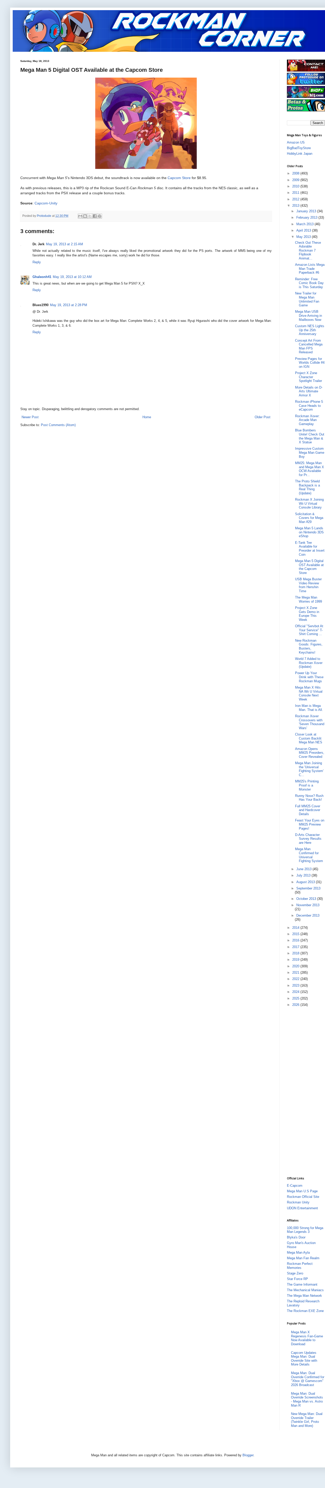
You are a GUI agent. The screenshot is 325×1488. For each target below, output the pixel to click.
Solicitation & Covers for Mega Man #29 (309, 518)
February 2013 (307, 217)
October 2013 (306, 899)
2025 (296, 998)
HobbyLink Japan (299, 153)
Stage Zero (295, 1273)
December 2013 (307, 915)
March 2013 (305, 224)
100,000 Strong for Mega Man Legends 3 (305, 1230)
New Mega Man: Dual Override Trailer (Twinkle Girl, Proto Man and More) (306, 1420)
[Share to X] (89, 216)
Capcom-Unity (46, 203)
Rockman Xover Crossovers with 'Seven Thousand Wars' (309, 722)
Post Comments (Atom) (58, 425)
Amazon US (296, 142)
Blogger (247, 1455)
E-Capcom (294, 1185)
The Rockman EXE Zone (305, 1311)
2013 (296, 205)
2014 (296, 928)
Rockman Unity (298, 1202)
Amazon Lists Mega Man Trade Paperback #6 (309, 268)
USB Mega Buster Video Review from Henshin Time (308, 585)
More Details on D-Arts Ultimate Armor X (308, 391)
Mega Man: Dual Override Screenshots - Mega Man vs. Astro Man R (307, 1399)
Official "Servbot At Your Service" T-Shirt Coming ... (309, 630)
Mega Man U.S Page (302, 1191)
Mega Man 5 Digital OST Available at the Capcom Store (309, 567)
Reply (36, 262)
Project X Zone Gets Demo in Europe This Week (307, 614)
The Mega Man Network (304, 1296)
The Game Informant (302, 1284)
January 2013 (306, 211)
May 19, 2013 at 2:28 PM (68, 305)
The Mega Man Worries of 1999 (308, 599)
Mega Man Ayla (298, 1252)
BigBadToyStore (299, 148)
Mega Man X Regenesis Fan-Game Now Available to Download (307, 1338)
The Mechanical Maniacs (305, 1290)
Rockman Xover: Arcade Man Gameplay (307, 420)
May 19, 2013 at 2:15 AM (64, 244)
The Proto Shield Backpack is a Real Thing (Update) (307, 487)
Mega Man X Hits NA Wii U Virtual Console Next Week (308, 693)
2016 (296, 940)
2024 (296, 992)
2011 (296, 193)
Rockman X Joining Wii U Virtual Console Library (309, 503)
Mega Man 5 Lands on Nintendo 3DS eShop (309, 532)
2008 (296, 173)
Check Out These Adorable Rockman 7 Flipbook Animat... (308, 250)
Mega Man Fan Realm (303, 1258)
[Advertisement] (306, 1091)
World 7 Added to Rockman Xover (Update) (308, 663)
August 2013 (306, 882)
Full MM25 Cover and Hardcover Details (307, 810)
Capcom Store (179, 178)
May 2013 (304, 237)
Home (146, 417)
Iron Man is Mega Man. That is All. (309, 708)
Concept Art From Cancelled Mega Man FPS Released (308, 346)
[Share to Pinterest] (99, 216)
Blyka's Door (296, 1237)
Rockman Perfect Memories (300, 1266)
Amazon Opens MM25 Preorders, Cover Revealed (309, 753)
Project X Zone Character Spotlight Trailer (308, 377)
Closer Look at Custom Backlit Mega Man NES (308, 738)
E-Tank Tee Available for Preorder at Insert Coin (309, 548)
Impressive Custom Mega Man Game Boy (309, 452)
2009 (296, 180)
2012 (296, 199)
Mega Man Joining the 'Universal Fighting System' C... (309, 769)
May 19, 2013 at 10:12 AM (72, 277)
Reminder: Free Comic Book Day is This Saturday (309, 283)
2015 (296, 934)
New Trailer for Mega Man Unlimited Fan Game (307, 299)
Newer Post (30, 417)
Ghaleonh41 (41, 277)
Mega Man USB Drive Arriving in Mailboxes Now (308, 315)
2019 (296, 959)
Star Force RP (297, 1279)
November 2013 (307, 905)
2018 (296, 953)
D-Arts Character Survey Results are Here (308, 839)
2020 (296, 966)
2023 (296, 985)
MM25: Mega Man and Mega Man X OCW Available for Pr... (309, 469)
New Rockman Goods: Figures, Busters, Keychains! (308, 646)
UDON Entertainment (302, 1208)
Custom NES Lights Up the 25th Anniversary (309, 330)
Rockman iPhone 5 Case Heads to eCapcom (309, 405)
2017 (296, 947)
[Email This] (80, 216)
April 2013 (304, 230)
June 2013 (304, 869)
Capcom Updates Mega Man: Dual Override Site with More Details (304, 1359)
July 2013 (304, 875)
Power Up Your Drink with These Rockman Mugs (309, 677)
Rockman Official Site (303, 1197)
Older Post (262, 417)
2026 (296, 1005)
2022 (296, 979)
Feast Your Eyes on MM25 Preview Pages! (309, 824)
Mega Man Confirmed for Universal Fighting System (309, 855)
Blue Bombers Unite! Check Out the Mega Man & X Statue (309, 436)
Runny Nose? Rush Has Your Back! (309, 798)
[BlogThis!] (85, 216)
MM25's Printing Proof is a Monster (307, 785)
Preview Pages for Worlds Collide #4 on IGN (309, 363)
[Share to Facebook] (94, 216)
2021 (296, 972)
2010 (296, 186)
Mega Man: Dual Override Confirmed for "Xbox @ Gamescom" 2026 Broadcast (307, 1379)
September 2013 (308, 888)
